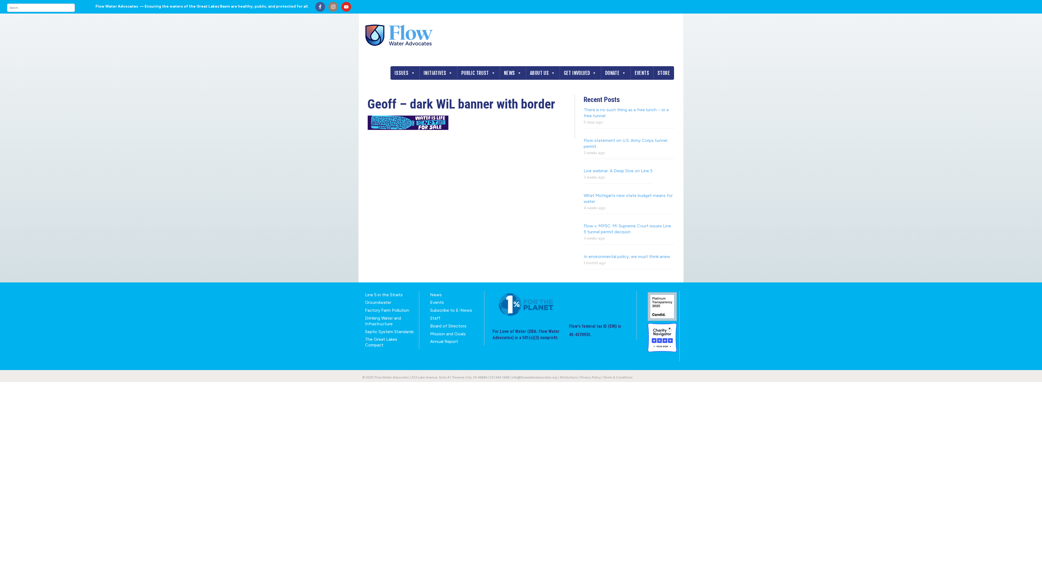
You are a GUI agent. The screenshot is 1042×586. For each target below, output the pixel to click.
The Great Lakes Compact (381, 342)
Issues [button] (401, 73)
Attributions (569, 377)
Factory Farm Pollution (387, 310)
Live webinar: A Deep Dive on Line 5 (618, 170)
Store (663, 73)
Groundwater (378, 302)
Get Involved (577, 73)
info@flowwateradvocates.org (534, 377)
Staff (435, 318)
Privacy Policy (590, 377)
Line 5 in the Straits (384, 294)
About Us (539, 73)
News (509, 73)
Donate (612, 73)
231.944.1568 (499, 377)
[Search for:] (46, 8)
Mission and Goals (448, 333)
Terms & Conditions (618, 377)
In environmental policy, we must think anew (627, 256)
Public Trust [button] (475, 73)
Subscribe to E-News (451, 310)
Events (642, 73)
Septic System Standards (389, 331)
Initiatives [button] (435, 73)
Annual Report (444, 341)
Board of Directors (448, 326)
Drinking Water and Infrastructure (383, 321)
